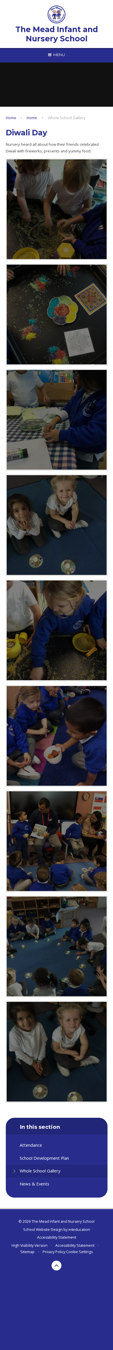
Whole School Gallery (66, 117)
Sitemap (27, 1251)
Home (11, 117)
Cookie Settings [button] (79, 1251)
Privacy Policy (54, 1251)
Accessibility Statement (56, 1237)
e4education (79, 1229)
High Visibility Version (30, 1245)
